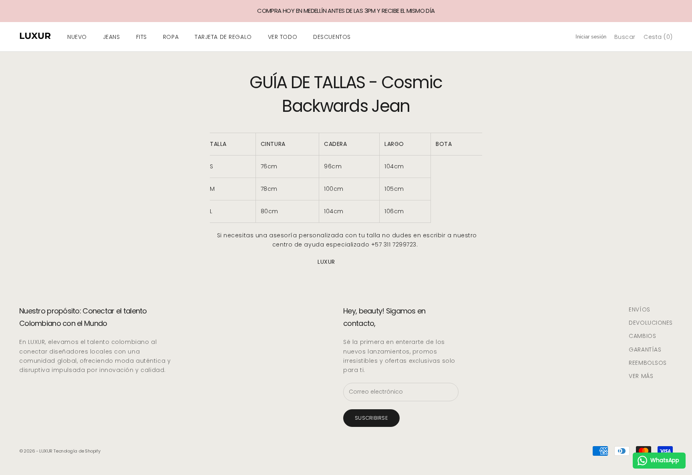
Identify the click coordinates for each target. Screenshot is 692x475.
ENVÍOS (639, 309)
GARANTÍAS (645, 350)
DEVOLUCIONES (651, 323)
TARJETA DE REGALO (223, 36)
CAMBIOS (642, 336)
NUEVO (77, 36)
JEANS (111, 36)
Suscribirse (371, 418)
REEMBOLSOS (648, 363)
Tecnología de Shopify (76, 451)
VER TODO (282, 36)
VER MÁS (641, 376)
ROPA (171, 36)
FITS (141, 36)
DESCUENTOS (332, 36)
